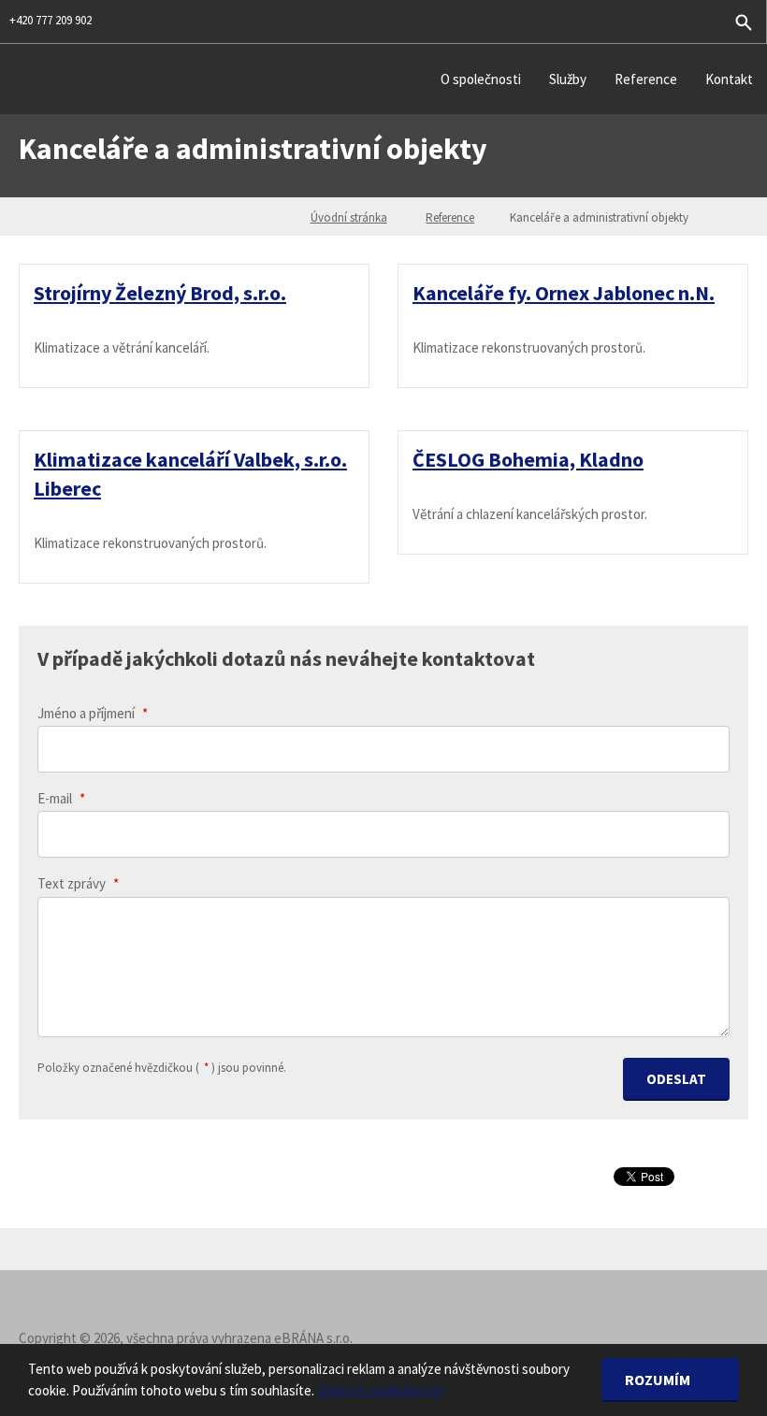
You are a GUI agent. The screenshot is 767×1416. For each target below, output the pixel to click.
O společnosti (481, 79)
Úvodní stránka (349, 217)
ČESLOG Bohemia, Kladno (528, 459)
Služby (567, 79)
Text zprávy (78, 883)
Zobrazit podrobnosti (379, 1390)
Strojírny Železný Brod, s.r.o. (160, 293)
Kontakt (729, 79)
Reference (646, 79)
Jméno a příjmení (92, 713)
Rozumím (659, 1379)
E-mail (61, 798)
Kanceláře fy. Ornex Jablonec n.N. (563, 293)
